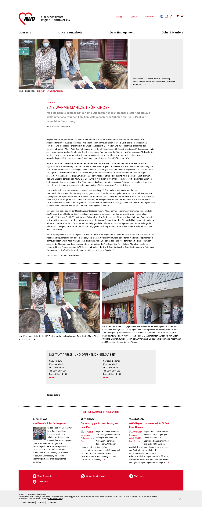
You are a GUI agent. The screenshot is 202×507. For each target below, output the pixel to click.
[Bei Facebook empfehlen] (66, 395)
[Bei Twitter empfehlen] (63, 395)
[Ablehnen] (180, 498)
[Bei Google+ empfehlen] (70, 395)
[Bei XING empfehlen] (73, 395)
